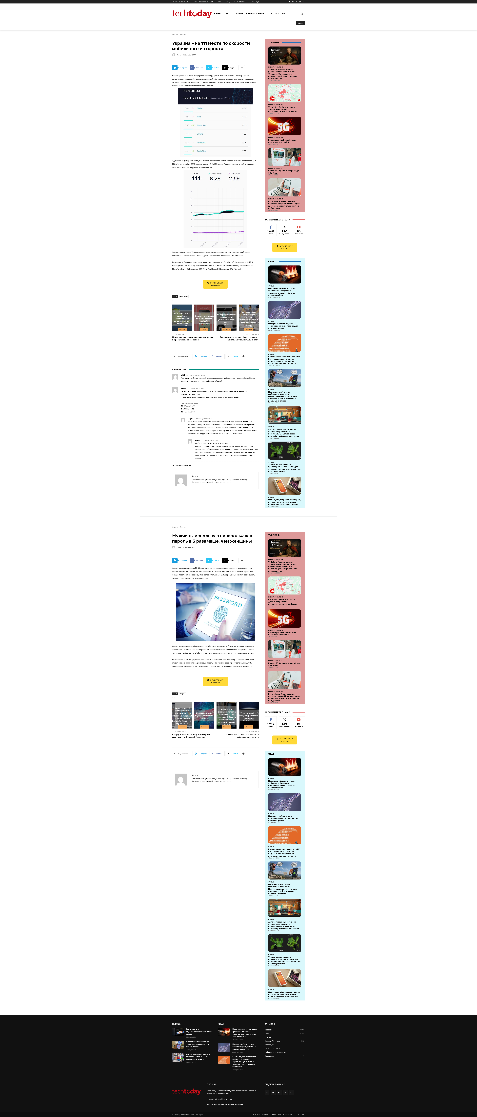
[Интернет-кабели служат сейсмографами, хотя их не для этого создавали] (284, 310)
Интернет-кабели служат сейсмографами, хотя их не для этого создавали (283, 326)
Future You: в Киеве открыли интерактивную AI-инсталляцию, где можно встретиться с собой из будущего (284, 204)
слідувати (284, 226)
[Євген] (174, 54)
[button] (302, 14)
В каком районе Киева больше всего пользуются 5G (282, 141)
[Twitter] (296, 1)
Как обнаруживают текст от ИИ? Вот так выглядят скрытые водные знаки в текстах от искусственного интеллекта (284, 360)
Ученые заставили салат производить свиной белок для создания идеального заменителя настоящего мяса (284, 467)
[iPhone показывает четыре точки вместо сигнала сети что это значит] (178, 1045)
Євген (179, 55)
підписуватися (299, 226)
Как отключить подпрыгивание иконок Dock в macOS (199, 1031)
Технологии (183, 296)
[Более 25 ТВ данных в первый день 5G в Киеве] (284, 157)
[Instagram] (293, 1)
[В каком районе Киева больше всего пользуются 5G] (284, 126)
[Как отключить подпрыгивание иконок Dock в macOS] (178, 1032)
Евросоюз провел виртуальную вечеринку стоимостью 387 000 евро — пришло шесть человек (249, 318)
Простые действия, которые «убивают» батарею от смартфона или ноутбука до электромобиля (282, 291)
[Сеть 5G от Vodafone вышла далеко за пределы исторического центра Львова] (284, 93)
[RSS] (273, 1092)
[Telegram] (279, 1092)
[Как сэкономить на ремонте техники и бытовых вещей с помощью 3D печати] (178, 1057)
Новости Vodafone (275, 67)
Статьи (271, 286)
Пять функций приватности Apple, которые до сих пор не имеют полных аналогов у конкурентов (284, 502)
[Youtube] (303, 1)
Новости (183, 34)
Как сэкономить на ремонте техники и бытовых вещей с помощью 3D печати (198, 1056)
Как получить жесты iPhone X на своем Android (204, 318)
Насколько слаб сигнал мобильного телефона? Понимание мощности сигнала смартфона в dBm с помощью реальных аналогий (282, 396)
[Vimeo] (299, 1)
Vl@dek (184, 375)
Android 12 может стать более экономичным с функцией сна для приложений (182, 318)
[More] (242, 67)
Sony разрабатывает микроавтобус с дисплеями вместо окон (226, 318)
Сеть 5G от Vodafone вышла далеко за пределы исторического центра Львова (282, 109)
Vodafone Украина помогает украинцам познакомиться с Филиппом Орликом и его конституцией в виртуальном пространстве (282, 74)
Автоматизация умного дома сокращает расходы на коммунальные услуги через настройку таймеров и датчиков (283, 432)
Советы (204, 329)
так (270, 226)
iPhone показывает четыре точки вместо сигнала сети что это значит (197, 1044)
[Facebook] (289, 1)
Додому (175, 34)
